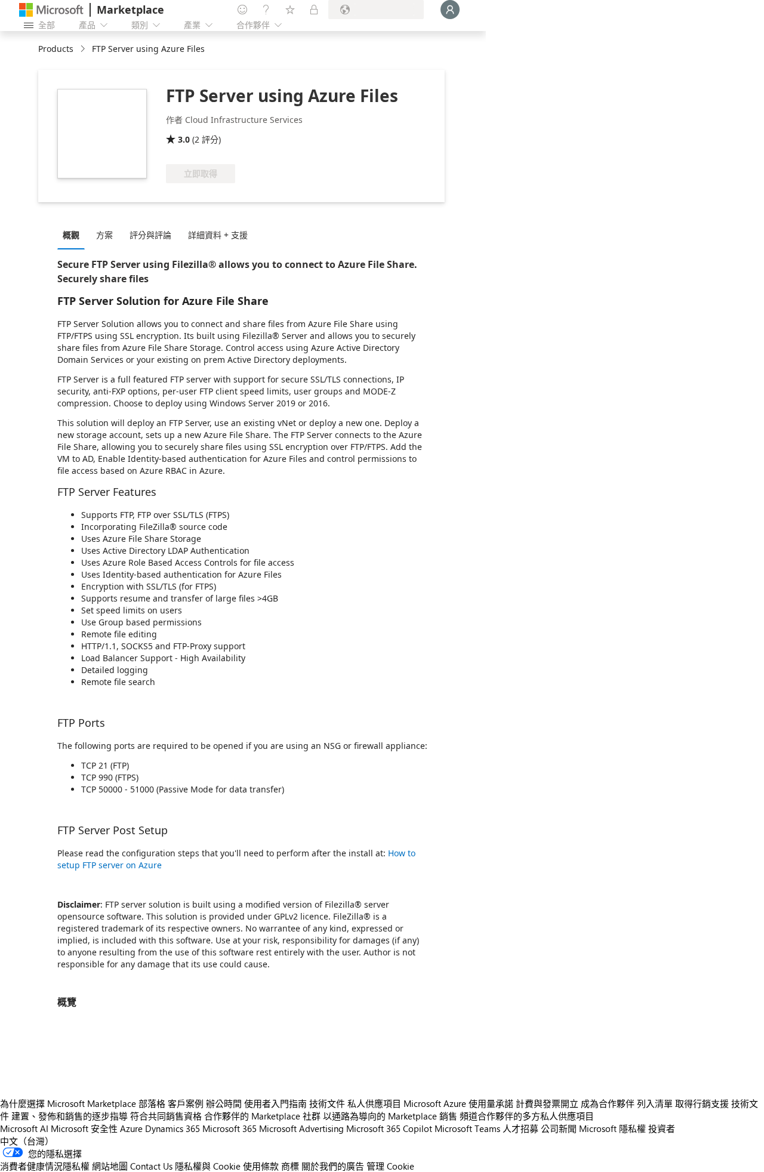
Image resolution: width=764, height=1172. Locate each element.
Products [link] (55, 48)
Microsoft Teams (467, 1128)
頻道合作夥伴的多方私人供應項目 (527, 1116)
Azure (131, 1128)
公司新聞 (559, 1128)
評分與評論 (150, 234)
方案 (104, 234)
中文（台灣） (27, 1141)
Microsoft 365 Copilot (389, 1128)
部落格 (151, 1103)
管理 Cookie (390, 1166)
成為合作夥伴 (607, 1103)
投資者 (661, 1128)
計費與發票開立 (547, 1103)
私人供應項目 (374, 1103)
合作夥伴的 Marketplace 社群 (262, 1116)
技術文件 (327, 1103)
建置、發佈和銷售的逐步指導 (69, 1116)
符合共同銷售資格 (166, 1116)
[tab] (74, 234)
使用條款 (261, 1166)
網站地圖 (110, 1166)
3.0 (184, 139)
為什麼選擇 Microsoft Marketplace (68, 1103)
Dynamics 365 (172, 1128)
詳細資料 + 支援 (218, 234)
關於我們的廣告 (332, 1166)
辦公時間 (224, 1103)
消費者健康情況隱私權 (45, 1166)
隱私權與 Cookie (208, 1166)
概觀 (71, 234)
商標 (290, 1166)
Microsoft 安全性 (84, 1128)
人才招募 (520, 1128)
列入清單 (655, 1103)
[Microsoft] (51, 10)
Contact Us (151, 1166)
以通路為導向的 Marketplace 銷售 (390, 1116)
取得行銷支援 (702, 1103)
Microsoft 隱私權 (612, 1128)
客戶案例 (186, 1103)
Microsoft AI (24, 1128)
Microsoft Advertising (301, 1128)
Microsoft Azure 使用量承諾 (458, 1103)
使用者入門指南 (275, 1103)
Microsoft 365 (229, 1128)
